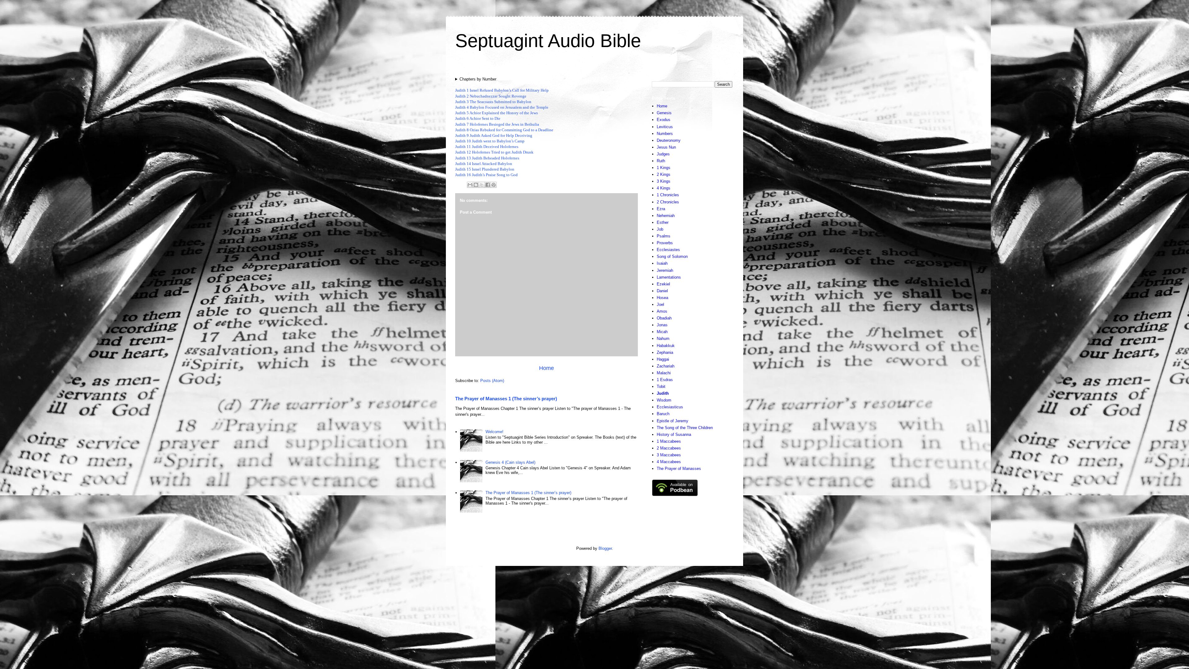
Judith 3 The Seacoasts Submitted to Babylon (493, 101)
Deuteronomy (669, 140)
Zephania (665, 352)
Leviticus (665, 126)
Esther (663, 222)
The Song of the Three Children (685, 427)
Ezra (661, 208)
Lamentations (669, 277)
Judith (663, 393)
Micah (662, 331)
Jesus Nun (666, 147)
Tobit (661, 386)
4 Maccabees (669, 461)
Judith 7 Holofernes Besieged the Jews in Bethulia (497, 124)
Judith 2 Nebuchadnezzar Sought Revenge (490, 96)
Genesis (664, 113)
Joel (660, 304)
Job (660, 229)
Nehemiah (666, 215)
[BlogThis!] (476, 185)
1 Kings (663, 167)
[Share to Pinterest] (493, 185)
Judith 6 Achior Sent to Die (477, 118)
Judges (663, 154)
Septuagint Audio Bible (548, 40)
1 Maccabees (669, 441)
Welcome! (494, 431)
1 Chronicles (668, 195)
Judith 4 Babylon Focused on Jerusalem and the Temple (501, 107)
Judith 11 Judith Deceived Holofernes (486, 146)
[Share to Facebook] (488, 185)
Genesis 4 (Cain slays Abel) (510, 462)
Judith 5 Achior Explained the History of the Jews (496, 113)
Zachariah (665, 366)
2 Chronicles (668, 202)
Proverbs (665, 243)
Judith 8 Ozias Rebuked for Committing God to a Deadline (504, 130)
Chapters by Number (477, 79)
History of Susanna (674, 434)
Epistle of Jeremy (672, 421)
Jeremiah (665, 270)
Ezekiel (663, 284)
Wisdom (664, 400)
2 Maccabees (669, 448)
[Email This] (470, 185)
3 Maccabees (669, 455)
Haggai (663, 359)
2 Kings (663, 174)
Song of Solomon (672, 256)
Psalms (663, 236)
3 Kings (663, 181)
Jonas (662, 325)
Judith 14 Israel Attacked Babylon (483, 163)
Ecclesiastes (668, 249)
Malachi (664, 373)
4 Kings (663, 188)
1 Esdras (665, 379)
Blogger (605, 548)
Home (546, 368)
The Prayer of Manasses (679, 468)
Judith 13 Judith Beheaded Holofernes (487, 158)
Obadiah (664, 318)
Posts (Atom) (492, 380)
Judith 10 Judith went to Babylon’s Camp (490, 141)
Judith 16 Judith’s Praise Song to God (486, 174)
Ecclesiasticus (670, 407)
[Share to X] (482, 185)
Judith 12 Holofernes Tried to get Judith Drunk (494, 152)
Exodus (663, 119)
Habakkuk (666, 345)
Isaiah (662, 263)
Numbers (665, 133)
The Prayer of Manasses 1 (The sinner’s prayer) (506, 398)
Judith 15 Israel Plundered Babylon (484, 169)
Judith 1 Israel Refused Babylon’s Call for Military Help (502, 90)
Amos (662, 311)
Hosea (662, 297)
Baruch (663, 413)
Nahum (663, 338)
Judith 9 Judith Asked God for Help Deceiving (493, 135)
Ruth (661, 161)
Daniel (662, 291)
